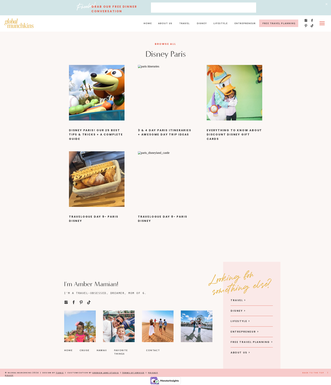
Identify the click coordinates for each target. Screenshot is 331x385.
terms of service (133, 373)
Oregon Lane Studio (105, 373)
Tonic (60, 373)
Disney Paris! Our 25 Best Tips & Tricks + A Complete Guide (96, 134)
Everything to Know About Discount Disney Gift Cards (234, 134)
